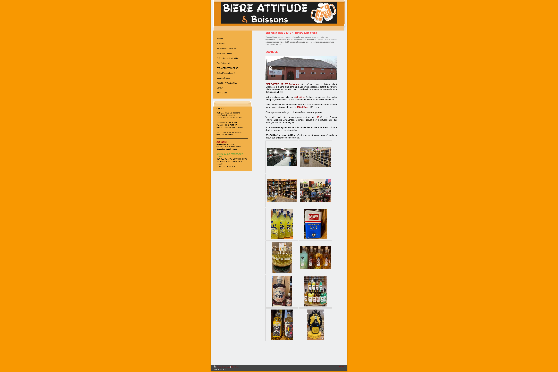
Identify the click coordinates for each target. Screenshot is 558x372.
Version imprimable (223, 367)
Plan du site (235, 367)
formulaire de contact (225, 135)
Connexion (340, 366)
